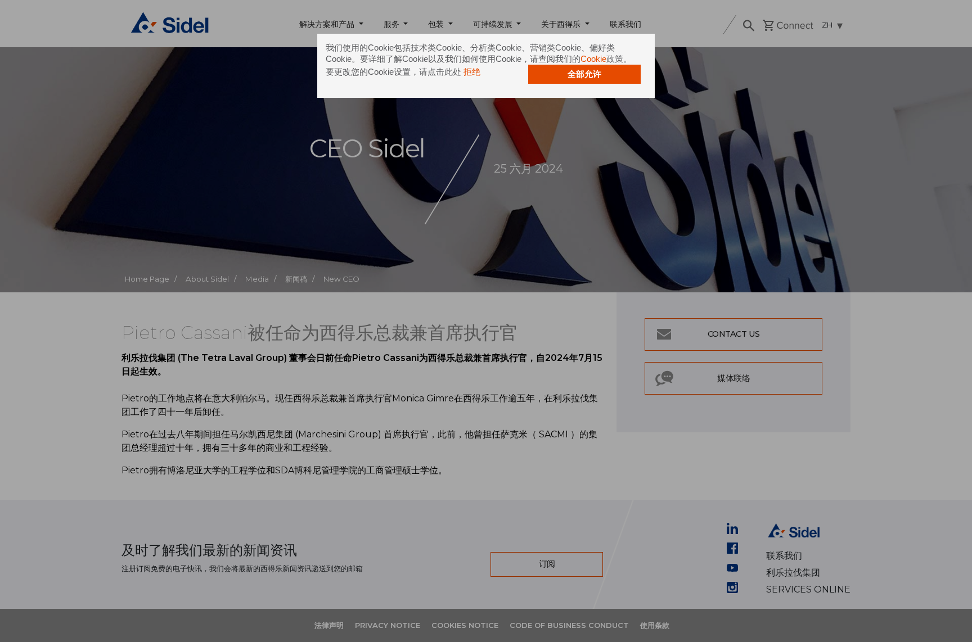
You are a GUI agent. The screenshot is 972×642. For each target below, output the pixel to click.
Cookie (593, 59)
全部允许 (584, 74)
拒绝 (472, 71)
